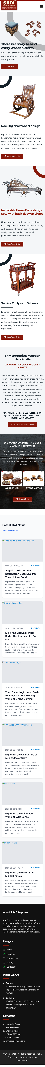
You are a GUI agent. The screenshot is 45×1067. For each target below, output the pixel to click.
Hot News (35, 566)
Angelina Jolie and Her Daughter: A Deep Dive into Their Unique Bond (21, 574)
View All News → (10, 530)
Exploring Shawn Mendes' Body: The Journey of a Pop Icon (21, 636)
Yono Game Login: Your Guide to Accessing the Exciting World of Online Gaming (22, 695)
